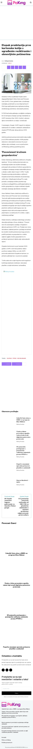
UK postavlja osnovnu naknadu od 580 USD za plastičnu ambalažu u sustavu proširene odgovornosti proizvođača (23, 506)
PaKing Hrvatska (9, 61)
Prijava (16, 693)
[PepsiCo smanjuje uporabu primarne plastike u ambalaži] (8, 467)
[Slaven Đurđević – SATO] (8, 482)
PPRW (14, 358)
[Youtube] (10, 670)
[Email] (20, 67)
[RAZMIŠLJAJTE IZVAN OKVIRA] (16, 2)
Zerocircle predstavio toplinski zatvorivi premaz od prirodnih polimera (15, 727)
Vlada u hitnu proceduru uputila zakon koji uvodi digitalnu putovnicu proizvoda (23, 435)
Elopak (9, 358)
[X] (24, 67)
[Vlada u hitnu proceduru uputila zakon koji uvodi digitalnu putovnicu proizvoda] (8, 436)
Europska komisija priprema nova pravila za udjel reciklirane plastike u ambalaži (15, 731)
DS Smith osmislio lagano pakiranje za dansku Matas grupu (10, 503)
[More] (28, 67)
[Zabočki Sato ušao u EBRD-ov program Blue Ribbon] (8, 421)
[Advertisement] (16, 22)
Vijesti (10, 63)
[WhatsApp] (16, 67)
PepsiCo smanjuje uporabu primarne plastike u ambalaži (23, 466)
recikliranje (21, 358)
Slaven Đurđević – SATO (22, 481)
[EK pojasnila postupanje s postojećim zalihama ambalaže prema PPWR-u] (8, 451)
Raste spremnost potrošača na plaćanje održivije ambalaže (15, 723)
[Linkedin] (8, 67)
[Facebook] (12, 67)
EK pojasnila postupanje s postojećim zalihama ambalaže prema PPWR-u (23, 451)
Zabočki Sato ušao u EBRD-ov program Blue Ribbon (23, 420)
